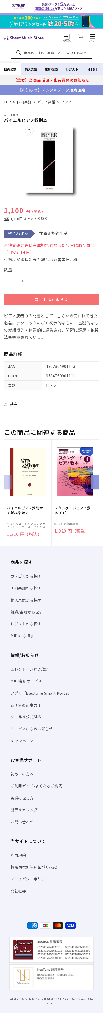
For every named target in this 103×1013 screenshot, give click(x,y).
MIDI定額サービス (26, 681)
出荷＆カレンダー (26, 809)
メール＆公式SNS (26, 716)
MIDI (92, 69)
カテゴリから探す (26, 576)
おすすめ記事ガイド (28, 705)
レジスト (72, 69)
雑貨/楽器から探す (27, 612)
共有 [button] (14, 404)
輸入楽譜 (31, 69)
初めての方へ (22, 774)
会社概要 (18, 891)
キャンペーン (22, 740)
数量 (8, 269)
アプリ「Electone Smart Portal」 (42, 693)
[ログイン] (67, 36)
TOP (7, 101)
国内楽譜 (10, 69)
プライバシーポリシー (30, 878)
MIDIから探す (22, 635)
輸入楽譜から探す (26, 600)
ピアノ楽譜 (46, 101)
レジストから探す (26, 623)
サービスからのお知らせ (32, 728)
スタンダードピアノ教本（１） (72, 510)
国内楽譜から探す (26, 588)
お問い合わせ (22, 821)
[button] (92, 36)
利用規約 (18, 855)
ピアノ (66, 101)
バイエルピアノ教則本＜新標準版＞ (25, 510)
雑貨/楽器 (51, 69)
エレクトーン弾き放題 (30, 669)
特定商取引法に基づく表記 (34, 867)
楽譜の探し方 (22, 798)
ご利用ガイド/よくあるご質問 (36, 785)
